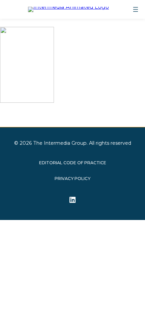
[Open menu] (136, 9)
